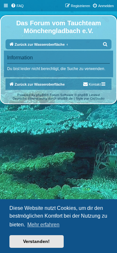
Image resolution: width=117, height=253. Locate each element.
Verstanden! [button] (36, 241)
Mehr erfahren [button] (43, 224)
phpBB (41, 95)
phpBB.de (65, 98)
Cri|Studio (97, 98)
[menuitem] (17, 6)
